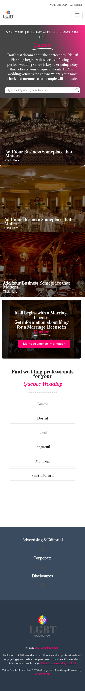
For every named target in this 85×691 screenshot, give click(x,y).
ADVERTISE (76, 5)
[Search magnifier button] (77, 90)
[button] (44, 344)
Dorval (42, 418)
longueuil (42, 447)
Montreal (42, 461)
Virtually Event (42, 673)
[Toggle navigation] (77, 15)
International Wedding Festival (58, 663)
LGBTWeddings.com (47, 647)
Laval (42, 433)
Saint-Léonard (42, 476)
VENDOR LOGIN (59, 5)
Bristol (42, 404)
